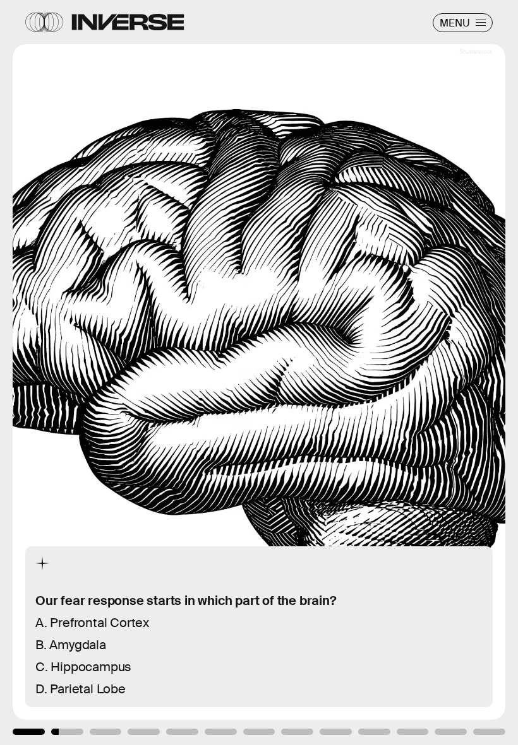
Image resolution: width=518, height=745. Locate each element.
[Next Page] (344, 372)
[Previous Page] (85, 372)
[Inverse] (127, 22)
